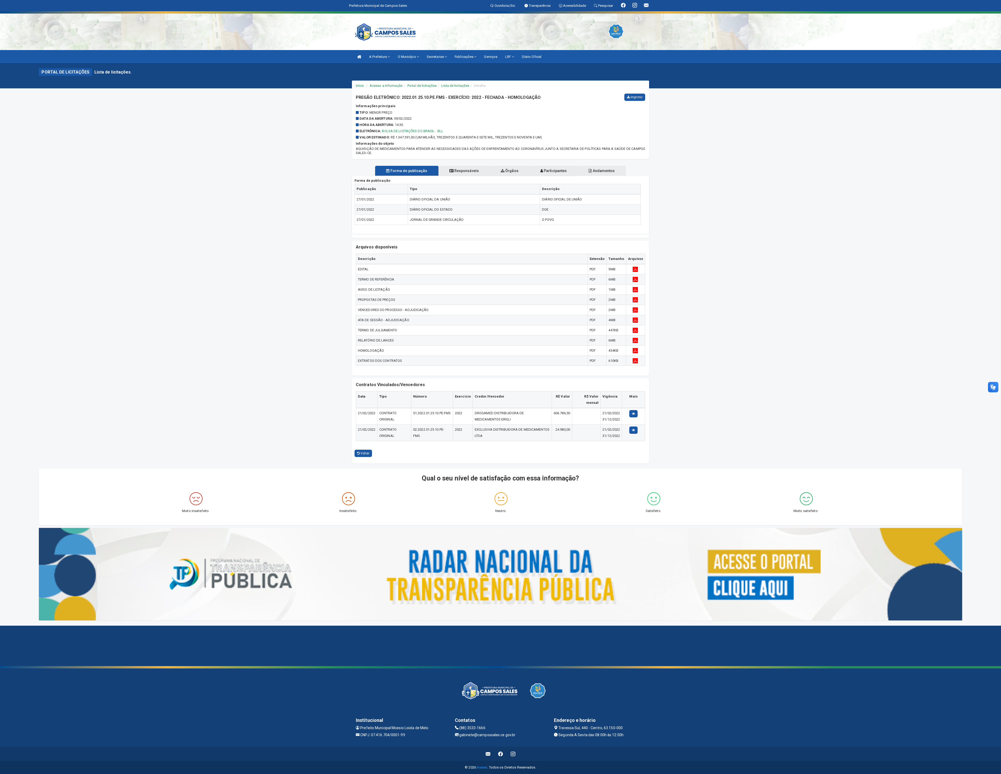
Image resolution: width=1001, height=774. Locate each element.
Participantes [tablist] (555, 171)
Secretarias (436, 57)
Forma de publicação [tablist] (409, 171)
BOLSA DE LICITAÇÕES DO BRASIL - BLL (412, 131)
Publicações (464, 57)
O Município (407, 57)
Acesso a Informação (386, 86)
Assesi (482, 767)
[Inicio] (359, 56)
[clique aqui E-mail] (488, 753)
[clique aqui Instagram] (513, 753)
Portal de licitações (422, 86)
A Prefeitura (378, 57)
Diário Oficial (531, 57)
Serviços (490, 57)
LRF (508, 57)
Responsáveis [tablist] (466, 171)
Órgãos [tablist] (511, 171)
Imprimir (636, 97)
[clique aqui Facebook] (500, 753)
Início (360, 86)
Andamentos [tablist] (603, 171)
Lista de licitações (455, 86)
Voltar (364, 453)
